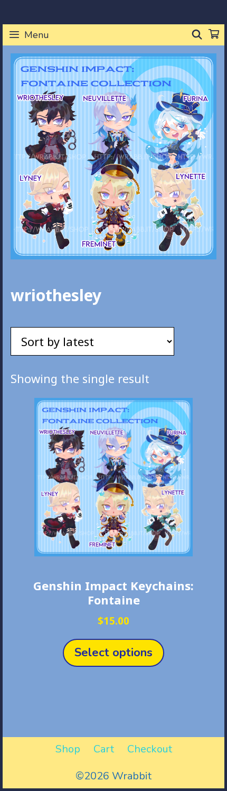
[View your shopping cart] (214, 34)
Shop (67, 749)
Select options (113, 652)
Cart (103, 749)
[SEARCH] (197, 34)
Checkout (149, 749)
